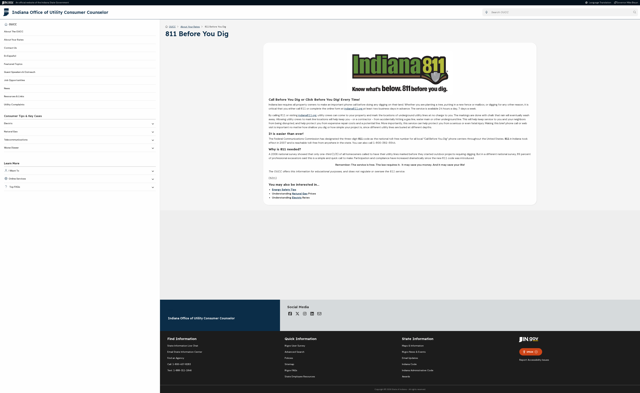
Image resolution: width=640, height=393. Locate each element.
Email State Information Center (184, 351)
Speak (530, 351)
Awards (406, 376)
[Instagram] (304, 313)
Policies (289, 358)
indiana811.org (353, 108)
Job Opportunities (14, 80)
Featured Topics (13, 64)
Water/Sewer (11, 147)
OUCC (13, 24)
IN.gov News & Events (414, 351)
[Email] (319, 313)
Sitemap (289, 364)
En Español (10, 55)
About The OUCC (13, 31)
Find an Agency (175, 358)
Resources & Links (14, 96)
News (7, 88)
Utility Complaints (14, 104)
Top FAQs (14, 186)
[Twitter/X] (297, 313)
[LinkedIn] (312, 313)
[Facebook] (290, 313)
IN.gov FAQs (291, 370)
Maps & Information (413, 345)
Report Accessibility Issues (534, 359)
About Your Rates (14, 39)
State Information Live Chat (182, 345)
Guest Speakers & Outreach (19, 72)
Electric (8, 123)
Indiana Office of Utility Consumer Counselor (60, 12)
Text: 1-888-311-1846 (179, 370)
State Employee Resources (300, 376)
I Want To (14, 170)
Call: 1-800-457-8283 (179, 364)
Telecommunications (16, 139)
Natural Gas (11, 131)
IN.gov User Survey (295, 345)
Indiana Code (409, 364)
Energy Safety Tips (284, 189)
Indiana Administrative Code (417, 370)
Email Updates (410, 358)
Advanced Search (294, 351)
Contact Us (10, 47)
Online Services (17, 178)
